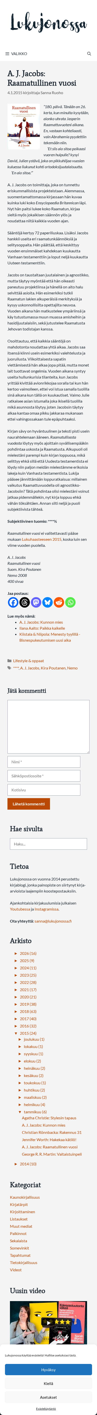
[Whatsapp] (70, 602)
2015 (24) (28, 1033)
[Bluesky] (47, 602)
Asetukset (48, 1397)
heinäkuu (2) (34, 1068)
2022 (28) (28, 982)
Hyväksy (48, 1369)
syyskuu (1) (33, 1053)
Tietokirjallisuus (23, 1262)
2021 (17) (28, 989)
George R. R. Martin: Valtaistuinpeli (52, 1154)
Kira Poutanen (53, 667)
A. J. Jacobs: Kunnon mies (43, 1125)
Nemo (72, 667)
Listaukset (19, 1218)
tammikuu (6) (35, 1111)
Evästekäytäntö (46, 1408)
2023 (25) (28, 975)
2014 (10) (28, 1163)
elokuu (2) (32, 1060)
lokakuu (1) (33, 1046)
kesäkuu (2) (34, 1075)
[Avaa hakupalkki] (89, 53)
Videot (16, 1269)
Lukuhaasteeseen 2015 (41, 539)
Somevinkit (19, 1248)
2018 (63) (28, 1011)
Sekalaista (18, 1240)
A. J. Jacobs (29, 667)
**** (16, 667)
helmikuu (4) (34, 1104)
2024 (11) (28, 967)
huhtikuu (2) (34, 1090)
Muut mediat (21, 1226)
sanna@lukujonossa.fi (53, 921)
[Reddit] (59, 602)
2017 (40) (28, 1018)
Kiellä (48, 1383)
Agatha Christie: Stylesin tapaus (49, 1117)
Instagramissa (46, 909)
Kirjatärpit (19, 1204)
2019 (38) (28, 1004)
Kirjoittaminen (22, 1211)
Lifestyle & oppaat (28, 660)
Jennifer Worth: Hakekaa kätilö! (49, 1139)
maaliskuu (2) (35, 1097)
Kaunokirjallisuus (25, 1197)
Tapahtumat (20, 1255)
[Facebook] (13, 602)
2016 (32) (28, 1025)
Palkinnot (18, 1233)
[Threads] (24, 602)
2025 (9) (27, 960)
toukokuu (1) (35, 1082)
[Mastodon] (36, 602)
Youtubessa (20, 909)
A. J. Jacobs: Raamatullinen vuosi (50, 1146)
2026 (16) (28, 953)
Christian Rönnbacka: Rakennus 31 (52, 1132)
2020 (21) (28, 996)
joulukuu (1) (34, 1039)
